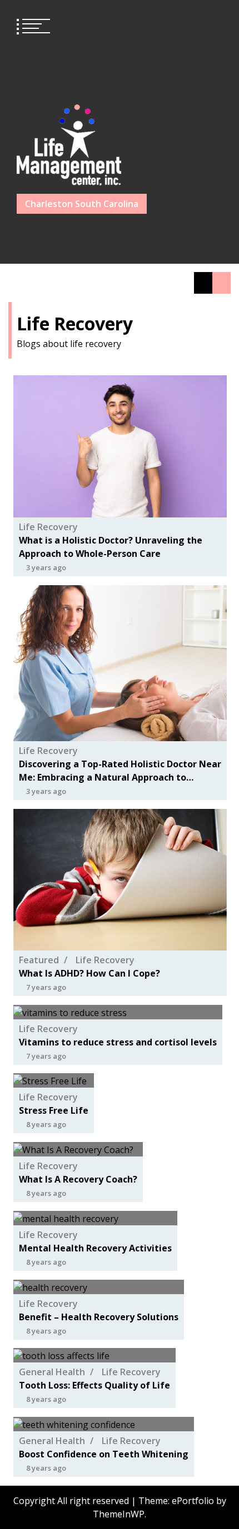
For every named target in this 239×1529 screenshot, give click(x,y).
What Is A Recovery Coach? (78, 1179)
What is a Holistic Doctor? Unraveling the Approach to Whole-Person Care (110, 547)
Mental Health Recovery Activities (95, 1248)
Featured (39, 960)
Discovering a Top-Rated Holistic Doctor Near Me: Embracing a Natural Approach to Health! (120, 771)
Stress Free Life (53, 1110)
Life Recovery (48, 527)
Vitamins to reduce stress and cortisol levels (118, 1041)
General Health (52, 1372)
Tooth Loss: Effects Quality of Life (94, 1385)
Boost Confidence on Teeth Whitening (103, 1454)
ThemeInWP (119, 1514)
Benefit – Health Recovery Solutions (98, 1316)
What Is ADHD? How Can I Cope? (89, 973)
